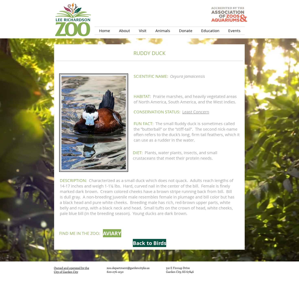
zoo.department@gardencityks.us (128, 268)
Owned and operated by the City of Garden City (71, 270)
